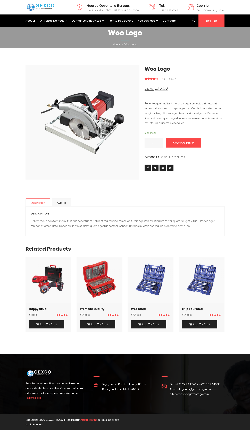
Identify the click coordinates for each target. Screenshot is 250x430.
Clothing (167, 157)
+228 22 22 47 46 (168, 10)
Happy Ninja (38, 309)
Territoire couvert (120, 21)
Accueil (31, 21)
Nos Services (146, 21)
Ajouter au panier (183, 142)
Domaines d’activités (86, 21)
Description (38, 202)
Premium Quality (92, 309)
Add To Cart (48, 324)
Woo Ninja (138, 309)
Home (116, 44)
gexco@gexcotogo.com (210, 10)
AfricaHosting (88, 419)
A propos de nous (52, 21)
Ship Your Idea (192, 309)
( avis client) (169, 79)
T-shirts (179, 157)
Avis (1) (61, 202)
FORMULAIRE (34, 398)
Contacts (169, 21)
